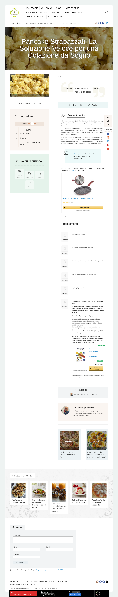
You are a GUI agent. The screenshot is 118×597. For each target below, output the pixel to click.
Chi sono (46, 8)
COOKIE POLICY (61, 581)
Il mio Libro (55, 16)
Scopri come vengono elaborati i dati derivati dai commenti (52, 570)
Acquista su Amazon (84, 207)
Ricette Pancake (22, 23)
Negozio (72, 170)
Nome (15, 547)
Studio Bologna (35, 16)
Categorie (72, 8)
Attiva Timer (75, 595)
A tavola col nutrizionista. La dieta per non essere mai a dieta (95, 352)
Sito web (16, 554)
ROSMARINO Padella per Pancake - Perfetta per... (78, 198)
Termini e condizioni (19, 581)
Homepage (31, 8)
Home (12, 23)
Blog (58, 8)
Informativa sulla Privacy (40, 581)
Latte (28, 134)
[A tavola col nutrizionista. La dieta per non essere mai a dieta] (80, 354)
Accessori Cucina (36, 12)
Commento (82, 390)
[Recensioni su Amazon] (66, 202)
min (78, 592)
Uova (24, 138)
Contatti (56, 12)
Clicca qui (77, 154)
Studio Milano (73, 12)
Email (48, 547)
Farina (28, 129)
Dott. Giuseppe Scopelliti (86, 394)
